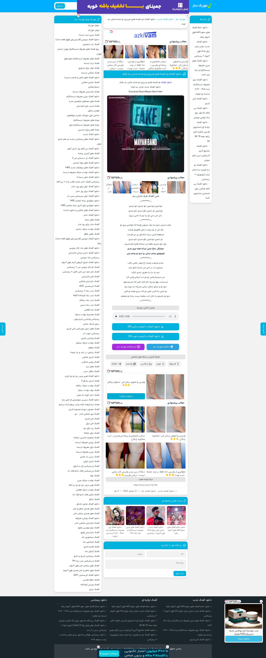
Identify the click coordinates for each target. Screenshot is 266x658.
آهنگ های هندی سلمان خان (86, 513)
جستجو (60, 6)
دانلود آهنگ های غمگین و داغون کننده (81, 210)
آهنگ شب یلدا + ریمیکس (87, 290)
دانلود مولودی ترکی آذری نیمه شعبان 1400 (79, 205)
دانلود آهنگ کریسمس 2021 (86, 575)
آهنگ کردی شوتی (91, 461)
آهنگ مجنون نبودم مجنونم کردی (84, 409)
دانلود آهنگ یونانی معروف (87, 518)
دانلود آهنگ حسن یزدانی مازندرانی (84, 252)
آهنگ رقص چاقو (91, 234)
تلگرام (114, 363)
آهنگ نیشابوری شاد (90, 537)
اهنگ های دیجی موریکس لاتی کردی (83, 328)
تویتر (158, 363)
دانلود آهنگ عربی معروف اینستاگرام (82, 96)
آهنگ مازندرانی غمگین (89, 281)
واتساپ (129, 363)
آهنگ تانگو (94, 499)
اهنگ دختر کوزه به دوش (88, 395)
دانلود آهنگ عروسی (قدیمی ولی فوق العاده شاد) (77, 39)
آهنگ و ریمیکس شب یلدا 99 (85, 561)
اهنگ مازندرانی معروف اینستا (86, 91)
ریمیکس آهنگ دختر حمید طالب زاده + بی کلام (78, 181)
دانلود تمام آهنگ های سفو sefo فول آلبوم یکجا (201, 32)
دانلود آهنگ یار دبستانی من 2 (85, 158)
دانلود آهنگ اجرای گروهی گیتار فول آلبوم (80, 262)
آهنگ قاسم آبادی (91, 546)
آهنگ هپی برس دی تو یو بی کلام (84, 485)
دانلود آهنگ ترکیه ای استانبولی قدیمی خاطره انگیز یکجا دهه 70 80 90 (201, 132)
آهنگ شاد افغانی (91, 309)
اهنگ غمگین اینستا (90, 72)
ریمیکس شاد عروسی (90, 257)
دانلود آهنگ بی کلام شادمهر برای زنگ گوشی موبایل (202, 113)
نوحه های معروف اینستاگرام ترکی (84, 125)
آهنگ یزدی (94, 589)
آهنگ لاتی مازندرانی (90, 276)
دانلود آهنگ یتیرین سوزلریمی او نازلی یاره (80, 399)
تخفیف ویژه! (243, 638)
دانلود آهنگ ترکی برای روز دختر (85, 186)
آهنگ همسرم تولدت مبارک (87, 314)
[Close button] (261, 601)
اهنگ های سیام (92, 219)
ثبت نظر (180, 573)
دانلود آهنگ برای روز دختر (87, 191)
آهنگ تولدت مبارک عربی (88, 480)
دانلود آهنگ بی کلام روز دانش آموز (83, 148)
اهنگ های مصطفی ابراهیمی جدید (84, 101)
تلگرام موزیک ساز (161, 346)
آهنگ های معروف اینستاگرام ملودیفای (81, 58)
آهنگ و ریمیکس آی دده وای (86, 466)
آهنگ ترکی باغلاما (91, 433)
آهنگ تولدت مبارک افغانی (87, 489)
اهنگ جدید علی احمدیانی (88, 106)
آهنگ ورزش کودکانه (90, 584)
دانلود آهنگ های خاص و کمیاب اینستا (81, 77)
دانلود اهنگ (166, 82)
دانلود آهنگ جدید (165, 19)
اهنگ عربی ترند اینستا (89, 35)
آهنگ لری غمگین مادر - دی (87, 414)
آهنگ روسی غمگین (90, 362)
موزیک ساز (180, 19)
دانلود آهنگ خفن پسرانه (88, 177)
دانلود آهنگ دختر (91, 215)
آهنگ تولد (94, 475)
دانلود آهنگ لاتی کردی (200, 639)
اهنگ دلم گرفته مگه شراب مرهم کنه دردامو (79, 404)
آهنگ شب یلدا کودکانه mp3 (86, 295)
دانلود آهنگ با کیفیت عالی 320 (144, 326)
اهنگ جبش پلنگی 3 (90, 380)
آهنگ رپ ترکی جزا (91, 428)
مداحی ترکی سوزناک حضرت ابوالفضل (83, 115)
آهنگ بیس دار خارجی (89, 456)
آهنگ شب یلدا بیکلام (89, 300)
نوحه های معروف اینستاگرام (86, 120)
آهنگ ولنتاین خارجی (90, 338)
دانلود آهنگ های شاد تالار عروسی (84, 248)
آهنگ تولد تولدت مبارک (88, 390)
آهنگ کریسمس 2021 (89, 286)
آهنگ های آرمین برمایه (88, 153)
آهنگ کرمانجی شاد (91, 542)
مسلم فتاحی (93, 87)
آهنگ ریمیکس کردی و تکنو (86, 556)
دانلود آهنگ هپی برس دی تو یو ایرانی (82, 376)
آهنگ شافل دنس (91, 371)
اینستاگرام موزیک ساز (126, 346)
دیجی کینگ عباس (91, 324)
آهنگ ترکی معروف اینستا (88, 447)
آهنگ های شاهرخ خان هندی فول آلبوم (81, 570)
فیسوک (172, 363)
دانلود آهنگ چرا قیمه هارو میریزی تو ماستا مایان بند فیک (151, 74)
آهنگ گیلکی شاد (92, 551)
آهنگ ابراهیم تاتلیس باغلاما (86, 437)
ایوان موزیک (93, 30)
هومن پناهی (93, 110)
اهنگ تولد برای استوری (88, 68)
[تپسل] (111, 31)
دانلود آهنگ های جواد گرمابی (86, 162)
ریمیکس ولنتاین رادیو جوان (86, 319)
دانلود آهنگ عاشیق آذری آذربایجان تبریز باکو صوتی (132, 630)
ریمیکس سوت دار (91, 333)
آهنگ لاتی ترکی (92, 423)
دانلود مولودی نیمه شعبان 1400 (84, 200)
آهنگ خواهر (93, 347)
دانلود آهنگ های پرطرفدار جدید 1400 (82, 167)
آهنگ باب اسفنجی (91, 44)
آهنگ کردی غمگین (90, 357)
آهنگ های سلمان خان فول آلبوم (84, 565)
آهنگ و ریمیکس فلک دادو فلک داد (83, 470)
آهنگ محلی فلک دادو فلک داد (85, 494)
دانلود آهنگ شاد (148, 491)
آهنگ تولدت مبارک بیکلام (87, 385)
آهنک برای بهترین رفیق (88, 527)
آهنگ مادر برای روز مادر (88, 224)
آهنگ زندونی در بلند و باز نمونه (84, 352)
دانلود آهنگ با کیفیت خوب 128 (143, 336)
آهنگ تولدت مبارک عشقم (87, 342)
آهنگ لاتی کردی (92, 418)
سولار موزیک (93, 25)
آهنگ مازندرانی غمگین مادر (87, 523)
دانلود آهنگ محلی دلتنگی (88, 504)
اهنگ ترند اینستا (91, 63)
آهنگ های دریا (92, 366)
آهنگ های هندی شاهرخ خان (86, 508)
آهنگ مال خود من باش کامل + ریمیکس (80, 271)
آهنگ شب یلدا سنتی (89, 305)
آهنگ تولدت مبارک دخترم (87, 229)
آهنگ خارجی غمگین (90, 82)
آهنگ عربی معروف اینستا (87, 452)
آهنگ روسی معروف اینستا (87, 442)
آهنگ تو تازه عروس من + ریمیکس (83, 267)
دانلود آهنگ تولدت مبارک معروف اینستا (81, 172)
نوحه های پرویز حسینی (88, 129)
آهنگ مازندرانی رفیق (90, 532)
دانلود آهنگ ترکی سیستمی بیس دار (83, 196)
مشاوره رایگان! (126, 396)
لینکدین (144, 363)
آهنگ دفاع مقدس (91, 579)
